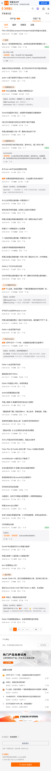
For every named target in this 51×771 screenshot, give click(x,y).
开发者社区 (9, 748)
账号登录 (43, 645)
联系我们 (25, 743)
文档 (3, 748)
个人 (47, 13)
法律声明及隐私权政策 (9, 757)
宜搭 (6, 40)
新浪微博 (13, 737)
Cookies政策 (22, 757)
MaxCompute (9, 339)
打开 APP (44, 3)
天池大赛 (17, 748)
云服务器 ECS (9, 87)
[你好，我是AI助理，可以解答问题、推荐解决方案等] (37, 8)
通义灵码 (8, 575)
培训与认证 (24, 748)
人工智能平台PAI (10, 285)
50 (36, 629)
